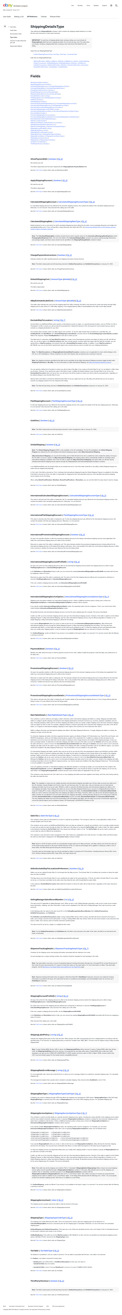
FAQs (4, 1306)
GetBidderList (68, 61)
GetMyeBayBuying (52, 63)
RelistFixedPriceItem (54, 65)
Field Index (13, 30)
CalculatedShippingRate (37, 88)
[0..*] (63, 320)
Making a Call (19, 16)
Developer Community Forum (16, 1306)
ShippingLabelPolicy (36, 130)
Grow (88, 5)
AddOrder (61, 61)
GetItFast (33, 99)
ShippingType (34, 140)
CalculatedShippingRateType (55, 88)
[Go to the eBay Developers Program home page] (15, 7)
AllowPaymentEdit (35, 82)
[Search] (116, 5)
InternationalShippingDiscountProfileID (42, 109)
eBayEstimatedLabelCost (38, 94)
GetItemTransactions (40, 63)
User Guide (7, 16)
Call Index (13, 27)
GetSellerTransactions (40, 65)
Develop (80, 5)
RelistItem (64, 65)
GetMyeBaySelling (64, 63)
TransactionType (72, 54)
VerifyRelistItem (63, 67)
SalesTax (33, 120)
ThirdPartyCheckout (36, 143)
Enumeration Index (16, 34)
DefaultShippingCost (36, 92)
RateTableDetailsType (48, 119)
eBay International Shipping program (100, 362)
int (54, 124)
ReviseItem (84, 65)
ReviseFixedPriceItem (74, 65)
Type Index (13, 37)
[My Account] (111, 5)
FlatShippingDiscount (36, 98)
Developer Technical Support (35, 1306)
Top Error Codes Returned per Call (18, 41)
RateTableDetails (35, 119)
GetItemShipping (84, 61)
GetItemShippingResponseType (43, 54)
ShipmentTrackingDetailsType (56, 126)
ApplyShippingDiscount (37, 84)
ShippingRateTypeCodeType (51, 134)
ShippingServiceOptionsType (54, 136)
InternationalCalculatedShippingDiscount (42, 103)
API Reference (32, 16)
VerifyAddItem (53, 67)
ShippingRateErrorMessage (38, 132)
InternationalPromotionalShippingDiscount (43, 107)
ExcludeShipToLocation (37, 96)
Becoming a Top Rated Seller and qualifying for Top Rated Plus (62, 967)
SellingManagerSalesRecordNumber (41, 124)
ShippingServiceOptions (37, 136)
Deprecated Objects (16, 46)
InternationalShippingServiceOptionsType (65, 111)
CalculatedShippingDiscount (38, 86)
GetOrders (74, 63)
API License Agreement (58, 1306)
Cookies (48, 1309)
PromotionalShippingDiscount (39, 115)
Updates (96, 5)
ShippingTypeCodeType (47, 140)
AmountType (48, 92)
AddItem (48, 61)
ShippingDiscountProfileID (38, 128)
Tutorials (44, 16)
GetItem (75, 61)
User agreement (33, 1309)
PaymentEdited (35, 113)
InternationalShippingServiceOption (41, 111)
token (46, 138)
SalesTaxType (41, 120)
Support (104, 5)
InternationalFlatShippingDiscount (40, 105)
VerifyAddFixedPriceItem (41, 67)
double (55, 92)
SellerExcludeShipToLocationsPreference (42, 122)
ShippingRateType (36, 134)
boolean (45, 82)
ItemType (56, 54)
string (47, 96)
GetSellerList (81, 63)
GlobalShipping (35, 101)
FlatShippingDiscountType (52, 98)
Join (72, 5)
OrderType (63, 54)
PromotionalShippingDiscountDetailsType (66, 117)
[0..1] (60, 159)
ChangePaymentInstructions (39, 90)
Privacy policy (41, 1309)
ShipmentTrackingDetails (37, 126)
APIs (47, 1306)
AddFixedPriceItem (39, 61)
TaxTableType (41, 142)
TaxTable (33, 142)
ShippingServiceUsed (36, 138)
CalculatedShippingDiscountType (58, 86)
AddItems (54, 61)
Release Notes (55, 16)
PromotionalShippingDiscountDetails (41, 117)
